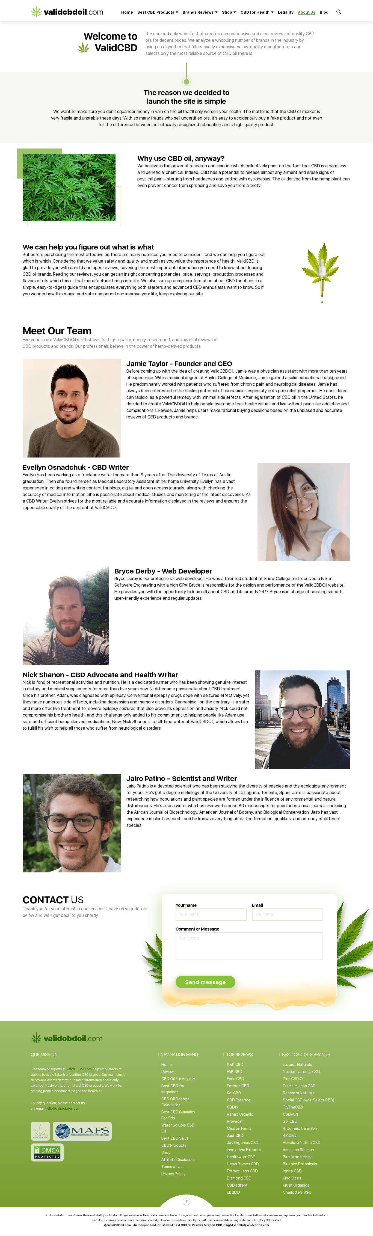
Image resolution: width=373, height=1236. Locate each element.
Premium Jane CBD (299, 1086)
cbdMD (233, 1192)
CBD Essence (238, 1100)
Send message (205, 982)
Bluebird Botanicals (300, 1164)
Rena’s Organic (240, 1114)
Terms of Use (173, 1166)
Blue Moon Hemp (298, 1157)
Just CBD (235, 1135)
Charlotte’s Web (297, 1192)
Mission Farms (239, 1128)
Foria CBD (235, 1079)
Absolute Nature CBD (302, 1142)
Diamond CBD (239, 1178)
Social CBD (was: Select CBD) (308, 1100)
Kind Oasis (292, 1178)
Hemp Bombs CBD (243, 1164)
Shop (166, 1152)
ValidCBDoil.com (79, 1069)
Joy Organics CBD (243, 1142)
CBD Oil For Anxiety (178, 1079)
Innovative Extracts (244, 1150)
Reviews (168, 1071)
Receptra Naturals (299, 1093)
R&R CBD (235, 1064)
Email (257, 905)
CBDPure (291, 1114)
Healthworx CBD (241, 1157)
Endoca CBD (238, 1086)
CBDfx (232, 1107)
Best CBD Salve (175, 1138)
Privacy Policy (173, 1174)
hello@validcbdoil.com (62, 1108)
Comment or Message (197, 929)
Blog (324, 12)
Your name (186, 905)
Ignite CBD (292, 1171)
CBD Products (174, 1145)
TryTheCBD (293, 1107)
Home (127, 12)
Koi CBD (234, 1093)
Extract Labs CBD (242, 1171)
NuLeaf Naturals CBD (301, 1071)
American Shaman (298, 1150)
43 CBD (290, 1135)
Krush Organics (296, 1185)
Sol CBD (290, 1121)
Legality (286, 12)
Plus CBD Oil (293, 1079)
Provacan (235, 1121)
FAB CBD (234, 1071)
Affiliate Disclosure (178, 1159)
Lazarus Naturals (297, 1064)
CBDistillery (237, 1185)
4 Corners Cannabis (300, 1128)
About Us (306, 12)
